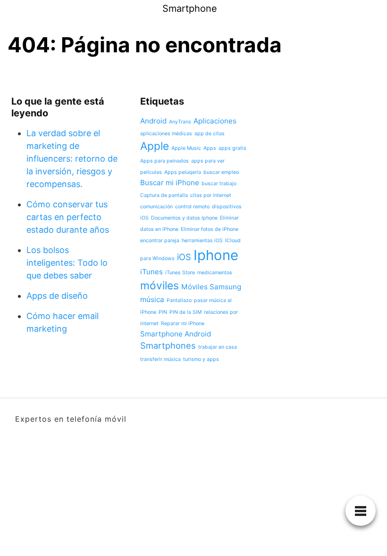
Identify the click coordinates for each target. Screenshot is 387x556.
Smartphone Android (175, 333)
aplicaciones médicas (166, 134)
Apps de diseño (57, 296)
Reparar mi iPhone (182, 323)
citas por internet (210, 195)
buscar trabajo (219, 183)
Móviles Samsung (211, 286)
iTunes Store (180, 273)
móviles (159, 285)
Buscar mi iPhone (169, 182)
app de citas (209, 134)
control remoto (192, 207)
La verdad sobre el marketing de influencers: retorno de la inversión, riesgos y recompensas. (72, 158)
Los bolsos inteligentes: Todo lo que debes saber (67, 262)
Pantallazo (179, 300)
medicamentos (214, 273)
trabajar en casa (217, 347)
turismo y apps (201, 359)
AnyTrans (180, 122)
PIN (163, 312)
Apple (154, 145)
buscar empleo (221, 172)
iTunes (151, 271)
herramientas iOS (202, 240)
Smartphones (168, 345)
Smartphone (189, 8)
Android (153, 120)
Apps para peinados (164, 161)
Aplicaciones (215, 120)
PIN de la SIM (185, 312)
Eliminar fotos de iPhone (209, 229)
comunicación (156, 207)
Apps (209, 148)
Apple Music (186, 148)
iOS (184, 257)
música (152, 299)
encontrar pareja (159, 240)
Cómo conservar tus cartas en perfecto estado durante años (67, 217)
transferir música (160, 359)
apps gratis (232, 148)
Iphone (216, 255)
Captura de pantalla (164, 195)
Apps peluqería (182, 172)
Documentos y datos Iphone (184, 218)
